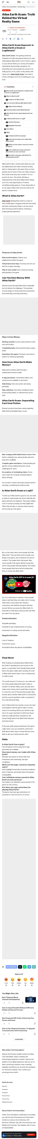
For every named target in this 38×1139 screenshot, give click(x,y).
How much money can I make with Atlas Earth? (18, 140)
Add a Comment (13, 30)
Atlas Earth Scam (17, 74)
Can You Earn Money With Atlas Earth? (19, 103)
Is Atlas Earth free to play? (17, 136)
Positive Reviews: (14, 122)
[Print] (18, 39)
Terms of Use (18, 1135)
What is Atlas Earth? (13, 96)
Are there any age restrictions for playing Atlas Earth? (18, 156)
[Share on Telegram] (29, 967)
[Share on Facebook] (6, 39)
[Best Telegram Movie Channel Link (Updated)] (30, 999)
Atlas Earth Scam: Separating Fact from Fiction (18, 114)
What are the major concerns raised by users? (19, 145)
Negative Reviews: (15, 125)
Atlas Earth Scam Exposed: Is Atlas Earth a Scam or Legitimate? (18, 91)
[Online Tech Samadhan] (19, 2)
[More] (22, 39)
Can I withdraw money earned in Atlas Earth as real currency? (18, 151)
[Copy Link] (14, 39)
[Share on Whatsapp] (25, 967)
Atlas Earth (6, 201)
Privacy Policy (7, 1135)
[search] (28, 2)
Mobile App (6, 10)
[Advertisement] (19, 230)
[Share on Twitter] (10, 39)
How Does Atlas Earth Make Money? (18, 110)
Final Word (9, 129)
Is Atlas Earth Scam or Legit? (15, 118)
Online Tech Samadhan (17, 27)
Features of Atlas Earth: (16, 99)
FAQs (8, 132)
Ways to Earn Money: (15, 106)
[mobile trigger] (4, 2)
